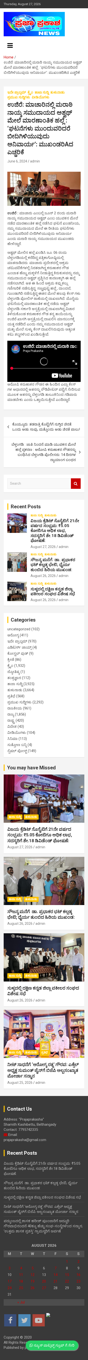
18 (21, 1281)
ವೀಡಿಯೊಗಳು (40, 97)
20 (44, 1281)
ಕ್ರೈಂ (30, 92)
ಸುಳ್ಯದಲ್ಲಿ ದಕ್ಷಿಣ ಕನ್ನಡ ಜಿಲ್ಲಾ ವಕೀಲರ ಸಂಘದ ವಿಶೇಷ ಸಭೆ (53, 591)
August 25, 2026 (20, 1083)
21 (55, 1281)
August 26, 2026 (43, 576)
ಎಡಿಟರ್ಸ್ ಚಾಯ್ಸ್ (19, 647)
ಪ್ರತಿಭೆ (11, 696)
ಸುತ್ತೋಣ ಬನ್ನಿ (17, 745)
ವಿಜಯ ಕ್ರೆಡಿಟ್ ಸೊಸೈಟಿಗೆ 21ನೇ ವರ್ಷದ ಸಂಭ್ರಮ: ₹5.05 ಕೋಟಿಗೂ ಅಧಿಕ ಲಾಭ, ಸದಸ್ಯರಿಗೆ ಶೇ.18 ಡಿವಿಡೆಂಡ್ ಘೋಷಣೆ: (55, 530)
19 (32, 1281)
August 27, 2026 (43, 547)
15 (67, 1275)
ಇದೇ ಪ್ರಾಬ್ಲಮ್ (16, 92)
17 (9, 1281)
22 (67, 1281)
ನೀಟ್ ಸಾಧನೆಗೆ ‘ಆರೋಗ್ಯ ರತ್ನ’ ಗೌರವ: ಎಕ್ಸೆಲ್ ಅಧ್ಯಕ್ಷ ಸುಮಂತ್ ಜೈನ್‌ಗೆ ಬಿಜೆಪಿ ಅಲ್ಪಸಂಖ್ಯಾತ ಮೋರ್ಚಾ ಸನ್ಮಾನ (43, 1070)
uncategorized (18, 629)
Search (76, 483)
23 (78, 1281)
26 (32, 1288)
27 (44, 1288)
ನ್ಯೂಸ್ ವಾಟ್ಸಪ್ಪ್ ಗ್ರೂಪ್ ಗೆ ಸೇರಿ (53, 1345)
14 (55, 1275)
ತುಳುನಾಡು (57, 92)
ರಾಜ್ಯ (10, 714)
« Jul (21, 1302)
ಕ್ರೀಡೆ (10, 659)
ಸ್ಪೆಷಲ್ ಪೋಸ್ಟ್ (17, 751)
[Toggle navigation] (10, 45)
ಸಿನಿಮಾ (12, 739)
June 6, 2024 (17, 161)
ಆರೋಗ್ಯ (13, 635)
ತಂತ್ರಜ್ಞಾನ (14, 678)
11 (21, 1275)
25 (21, 1288)
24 (9, 1288)
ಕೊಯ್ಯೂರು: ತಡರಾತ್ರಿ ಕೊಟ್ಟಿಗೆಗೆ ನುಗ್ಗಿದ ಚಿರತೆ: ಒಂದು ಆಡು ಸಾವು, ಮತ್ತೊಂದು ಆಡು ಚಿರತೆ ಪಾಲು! (46, 427)
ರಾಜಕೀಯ (14, 708)
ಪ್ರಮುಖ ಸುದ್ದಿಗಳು (18, 97)
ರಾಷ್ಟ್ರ (11, 720)
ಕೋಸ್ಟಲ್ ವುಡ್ (17, 653)
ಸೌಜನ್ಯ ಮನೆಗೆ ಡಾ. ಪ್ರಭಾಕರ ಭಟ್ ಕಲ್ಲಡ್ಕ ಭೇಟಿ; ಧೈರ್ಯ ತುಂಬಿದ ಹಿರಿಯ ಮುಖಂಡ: (53, 564)
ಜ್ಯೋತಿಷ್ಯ (13, 672)
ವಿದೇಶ (12, 726)
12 (32, 1275)
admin (35, 161)
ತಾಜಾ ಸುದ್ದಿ (42, 92)
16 (78, 1275)
